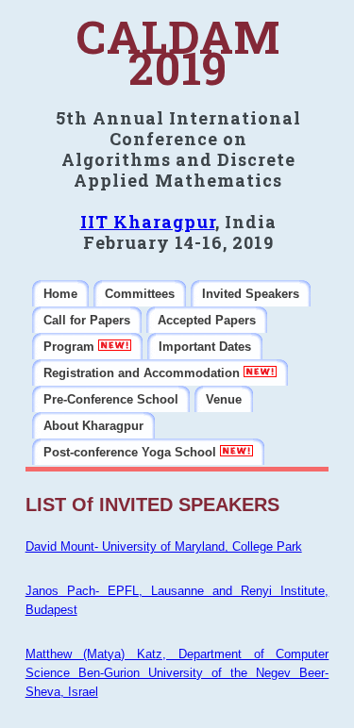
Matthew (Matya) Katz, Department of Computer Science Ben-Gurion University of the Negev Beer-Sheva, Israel (177, 673)
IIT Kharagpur (147, 221)
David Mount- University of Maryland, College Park (163, 546)
